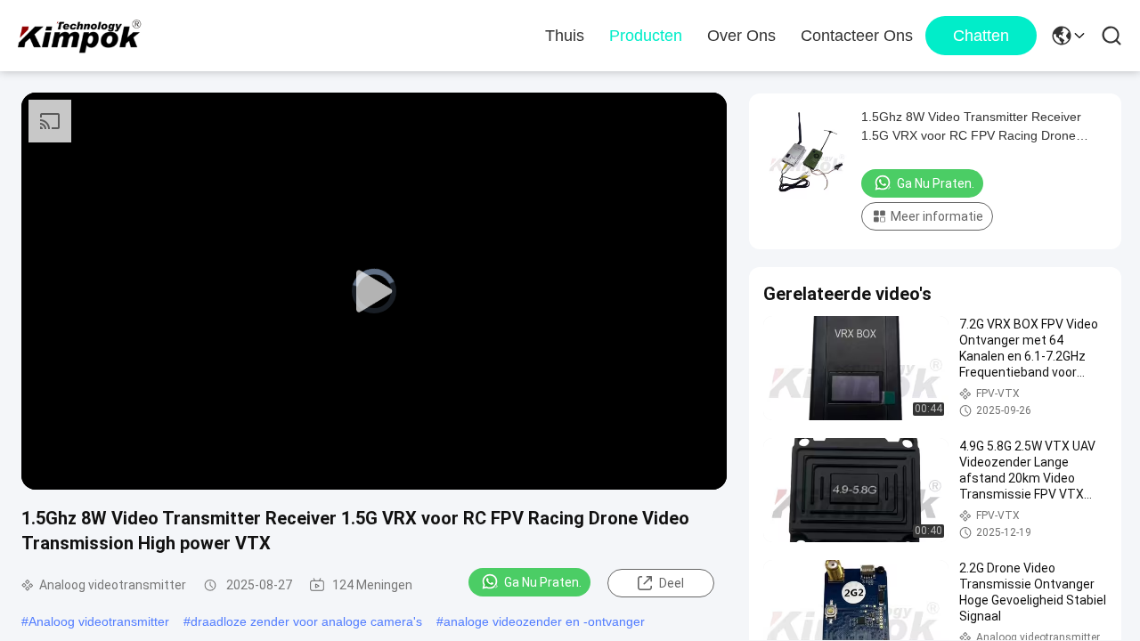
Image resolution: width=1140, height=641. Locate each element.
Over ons (741, 35)
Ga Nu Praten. (543, 582)
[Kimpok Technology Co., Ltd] (80, 35)
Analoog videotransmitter (98, 621)
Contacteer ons (857, 35)
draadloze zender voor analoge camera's (306, 621)
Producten (645, 35)
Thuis (564, 35)
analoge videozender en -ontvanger (544, 621)
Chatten (981, 36)
